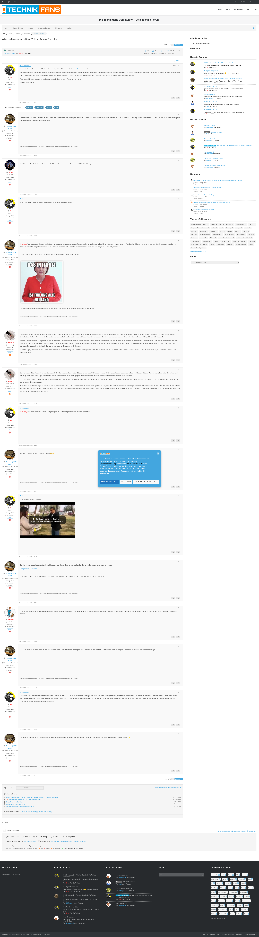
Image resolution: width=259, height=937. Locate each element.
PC (220, 228)
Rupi (207, 106)
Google (238, 228)
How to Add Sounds (30, 841)
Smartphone (229, 234)
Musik (246, 228)
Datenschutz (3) (33, 811)
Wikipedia (29, 107)
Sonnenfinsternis (209, 152)
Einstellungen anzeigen (146, 482)
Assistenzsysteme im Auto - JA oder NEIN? (207, 187)
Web (57, 107)
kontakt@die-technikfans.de (11, 2)
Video (221, 231)
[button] (158, 454)
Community (195, 224)
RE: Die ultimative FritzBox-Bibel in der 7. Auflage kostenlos (223, 63)
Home (220, 9)
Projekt (193, 231)
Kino (211, 244)
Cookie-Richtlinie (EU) (134, 464)
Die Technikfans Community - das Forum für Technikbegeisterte (23, 934)
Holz (204, 224)
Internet (49, 107)
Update (201, 248)
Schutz (251, 224)
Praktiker (20, 53)
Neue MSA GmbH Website (14, 802)
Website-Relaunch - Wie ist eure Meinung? (20, 806)
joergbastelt (209, 98)
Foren (6, 28)
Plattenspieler (240, 244)
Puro (49, 934)
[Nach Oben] (253, 931)
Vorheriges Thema (160, 787)
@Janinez (23, 244)
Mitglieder (70, 28)
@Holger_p (24, 412)
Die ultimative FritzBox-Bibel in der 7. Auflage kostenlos (234, 145)
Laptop (235, 241)
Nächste (177, 45)
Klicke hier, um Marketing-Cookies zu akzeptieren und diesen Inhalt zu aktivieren (47, 520)
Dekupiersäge (240, 224)
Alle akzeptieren (109, 482)
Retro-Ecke (240, 234)
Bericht (193, 238)
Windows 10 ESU (216, 132)
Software (213, 231)
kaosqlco (208, 140)
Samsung (239, 238)
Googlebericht (204, 234)
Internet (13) (42, 811)
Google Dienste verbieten (28, 569)
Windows (204, 228)
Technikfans (195, 241)
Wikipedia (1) (24, 811)
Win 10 (248, 238)
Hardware (229, 238)
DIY (220, 224)
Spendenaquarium (209, 94)
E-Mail (193, 248)
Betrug (193, 234)
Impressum (253, 2)
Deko (229, 231)
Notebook (220, 244)
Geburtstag (206, 241)
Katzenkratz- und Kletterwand (213, 159)
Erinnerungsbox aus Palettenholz (214, 165)
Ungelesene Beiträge (44, 28)
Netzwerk (203, 238)
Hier (78, 69)
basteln (228, 224)
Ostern (237, 231)
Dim (11, 77)
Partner (251, 241)
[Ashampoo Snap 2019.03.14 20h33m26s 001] (41, 301)
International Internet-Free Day (16, 804)
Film (204, 244)
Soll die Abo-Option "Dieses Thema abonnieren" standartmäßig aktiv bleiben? (218, 180)
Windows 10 (225, 241)
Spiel (250, 244)
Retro (213, 228)
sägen (243, 241)
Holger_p (11, 342)
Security (228, 228)
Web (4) (49, 811)
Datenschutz (39, 107)
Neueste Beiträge (18, 28)
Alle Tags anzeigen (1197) (197, 251)
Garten (245, 231)
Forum (228, 9)
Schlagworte (58, 28)
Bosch (220, 238)
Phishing (229, 244)
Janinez (11, 172)
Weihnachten (217, 234)
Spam (216, 241)
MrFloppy (208, 83)
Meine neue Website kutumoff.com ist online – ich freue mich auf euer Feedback (32, 797)
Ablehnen (126, 482)
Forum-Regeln (238, 9)
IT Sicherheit (195, 244)
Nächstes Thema (173, 787)
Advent (212, 238)
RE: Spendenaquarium (211, 71)
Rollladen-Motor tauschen (212, 139)
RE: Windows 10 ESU (210, 86)
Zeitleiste (30, 28)
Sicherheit (203, 231)
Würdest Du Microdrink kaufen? (203, 210)
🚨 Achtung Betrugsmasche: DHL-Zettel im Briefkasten (23, 799)
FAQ (248, 9)
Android (250, 234)
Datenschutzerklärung (108, 464)
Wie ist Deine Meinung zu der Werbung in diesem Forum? (212, 202)
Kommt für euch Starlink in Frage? (204, 195)
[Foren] (4, 33)
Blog (255, 9)
